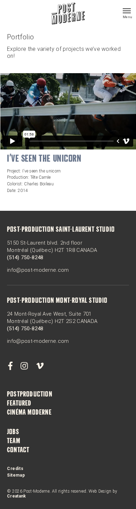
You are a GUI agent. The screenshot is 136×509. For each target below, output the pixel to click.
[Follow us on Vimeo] (39, 366)
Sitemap (16, 475)
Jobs (13, 432)
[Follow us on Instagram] (24, 366)
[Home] (68, 14)
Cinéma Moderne (29, 412)
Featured (19, 403)
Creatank (16, 496)
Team (13, 441)
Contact (18, 450)
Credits (15, 468)
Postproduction (29, 394)
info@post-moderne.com (38, 270)
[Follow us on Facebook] (10, 366)
